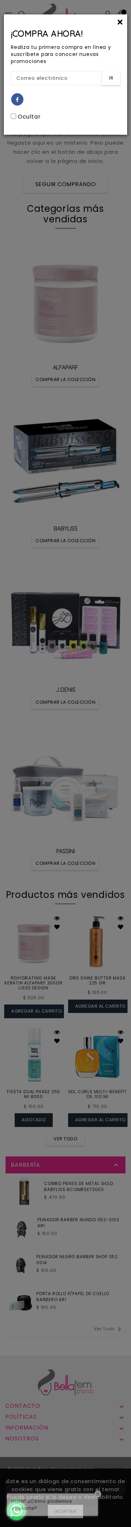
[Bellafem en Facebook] (17, 100)
